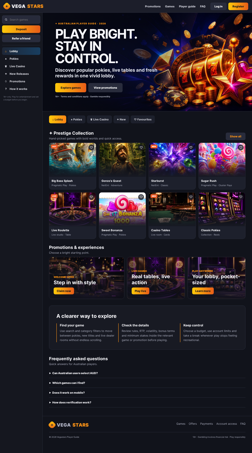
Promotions (153, 6)
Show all (235, 136)
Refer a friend (21, 38)
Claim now (64, 291)
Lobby (11, 51)
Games (170, 6)
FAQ (203, 6)
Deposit (21, 29)
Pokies (12, 58)
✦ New (121, 119)
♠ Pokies (76, 119)
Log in (218, 6)
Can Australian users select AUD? (75, 373)
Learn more (203, 291)
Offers (193, 423)
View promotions (105, 87)
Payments (206, 423)
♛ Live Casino (99, 119)
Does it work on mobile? (68, 392)
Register (238, 6)
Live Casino (15, 66)
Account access (226, 423)
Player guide (187, 6)
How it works (16, 89)
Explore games (71, 87)
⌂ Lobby (57, 119)
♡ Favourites (143, 119)
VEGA (27, 6)
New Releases (17, 73)
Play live (140, 291)
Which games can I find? (68, 383)
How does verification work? (71, 402)
